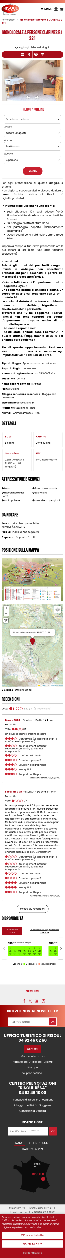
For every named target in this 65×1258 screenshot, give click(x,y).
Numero (8, 154)
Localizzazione (29, 54)
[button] (61, 9)
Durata (8, 140)
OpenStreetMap (56, 685)
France (19, 1143)
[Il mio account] (56, 9)
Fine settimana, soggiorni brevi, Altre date (44, 931)
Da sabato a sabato (12, 931)
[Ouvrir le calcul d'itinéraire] (5, 620)
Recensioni (35, 54)
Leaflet (43, 685)
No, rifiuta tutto (32, 1244)
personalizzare (32, 1253)
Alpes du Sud (38, 1143)
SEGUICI (32, 991)
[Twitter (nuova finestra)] (30, 1001)
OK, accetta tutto (32, 1235)
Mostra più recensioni (32, 908)
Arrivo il (8, 126)
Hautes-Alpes (32, 1149)
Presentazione (22, 54)
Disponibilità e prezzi (42, 54)
